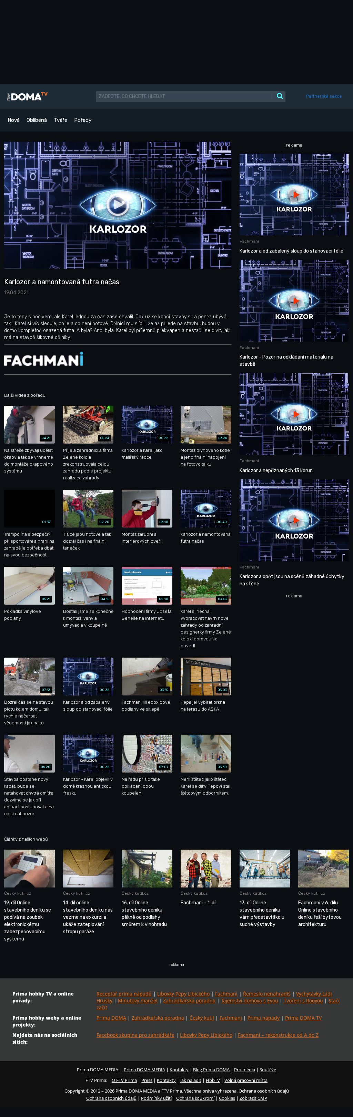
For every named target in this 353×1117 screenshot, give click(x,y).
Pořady (82, 120)
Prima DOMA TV (303, 1017)
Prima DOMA (111, 1017)
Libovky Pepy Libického (183, 993)
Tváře (60, 120)
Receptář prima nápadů (124, 993)
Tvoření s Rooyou (303, 1000)
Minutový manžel (138, 1000)
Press (146, 1080)
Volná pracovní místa (246, 1080)
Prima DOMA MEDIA (144, 1069)
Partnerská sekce (324, 96)
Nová (14, 120)
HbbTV (213, 1080)
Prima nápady (264, 1017)
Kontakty (179, 1069)
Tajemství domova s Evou (249, 1000)
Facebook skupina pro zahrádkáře (135, 1035)
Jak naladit (190, 1080)
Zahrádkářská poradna (189, 1000)
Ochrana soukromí (195, 1098)
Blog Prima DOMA (211, 1069)
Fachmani (226, 993)
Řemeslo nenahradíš (267, 993)
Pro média (244, 1069)
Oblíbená (37, 120)
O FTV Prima (124, 1080)
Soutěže (268, 1069)
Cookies (227, 1098)
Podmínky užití (156, 1098)
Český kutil (202, 1017)
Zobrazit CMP (253, 1098)
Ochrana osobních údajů (111, 1098)
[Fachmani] (43, 358)
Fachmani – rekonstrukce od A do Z (278, 1035)
